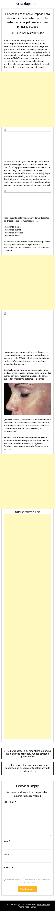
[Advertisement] (27, 99)
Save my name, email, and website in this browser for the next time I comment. (29, 881)
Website (8, 867)
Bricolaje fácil (27, 3)
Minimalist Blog (43, 904)
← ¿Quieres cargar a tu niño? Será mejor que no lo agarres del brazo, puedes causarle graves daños (27, 754)
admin (41, 33)
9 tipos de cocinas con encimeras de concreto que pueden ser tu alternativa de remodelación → (27, 768)
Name (7, 841)
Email (8, 854)
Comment (10, 802)
